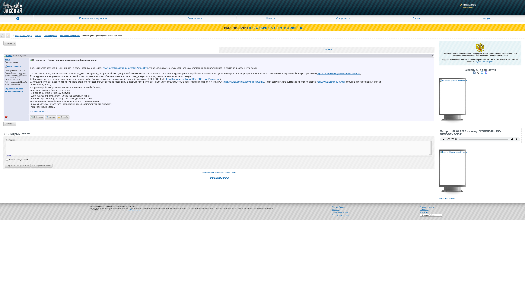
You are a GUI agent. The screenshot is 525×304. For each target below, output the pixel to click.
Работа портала (50, 36)
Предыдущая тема (211, 172)
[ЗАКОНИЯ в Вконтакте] (474, 72)
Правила (335, 210)
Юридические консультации (93, 18)
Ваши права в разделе (219, 177)
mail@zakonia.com (134, 210)
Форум (486, 18)
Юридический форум (23, 36)
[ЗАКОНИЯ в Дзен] (478, 72)
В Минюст (38, 117)
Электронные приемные (70, 36)
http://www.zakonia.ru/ (39, 112)
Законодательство (340, 212)
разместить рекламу (447, 198)
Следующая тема (227, 172)
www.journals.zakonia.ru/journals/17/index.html (125, 68)
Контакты (424, 212)
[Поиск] (2, 35)
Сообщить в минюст (340, 215)
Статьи (416, 18)
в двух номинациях (484, 62)
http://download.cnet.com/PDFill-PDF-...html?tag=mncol (193, 79)
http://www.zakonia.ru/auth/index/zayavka (244, 82)
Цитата (52, 117)
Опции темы (327, 50)
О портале (424, 210)
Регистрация (468, 7)
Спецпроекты (343, 18)
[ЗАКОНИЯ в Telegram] (482, 72)
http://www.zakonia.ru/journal (331, 82)
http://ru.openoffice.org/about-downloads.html (338, 73)
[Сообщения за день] (8, 35)
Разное (38, 36)
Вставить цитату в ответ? (18, 160)
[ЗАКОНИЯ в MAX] (486, 72)
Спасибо (64, 117)
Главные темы (194, 18)
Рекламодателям (427, 207)
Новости (270, 18)
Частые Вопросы (339, 207)
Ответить (10, 43)
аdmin (7, 60)
